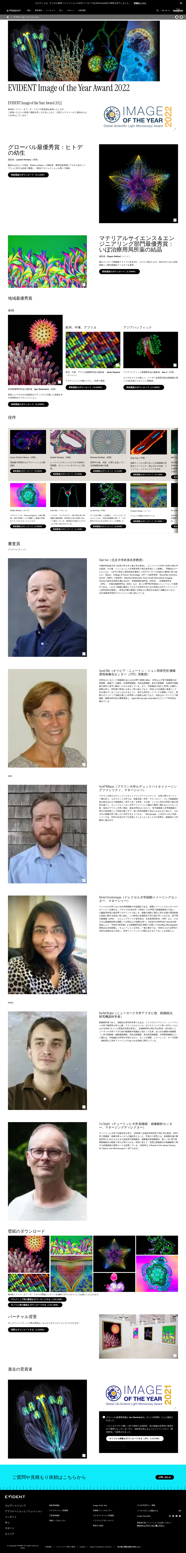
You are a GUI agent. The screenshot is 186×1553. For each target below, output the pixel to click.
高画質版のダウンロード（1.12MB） (68, 529)
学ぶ (61, 10)
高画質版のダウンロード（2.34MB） (119, 271)
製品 (29, 10)
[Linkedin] (176, 1516)
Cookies (83, 1547)
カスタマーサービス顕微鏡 (103, 1515)
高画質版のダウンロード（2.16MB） (143, 387)
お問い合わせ (165, 1477)
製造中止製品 (98, 1525)
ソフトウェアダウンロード (103, 1520)
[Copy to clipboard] (176, 17)
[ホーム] (7, 17)
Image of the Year (100, 1505)
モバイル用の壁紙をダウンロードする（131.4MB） (35, 1305)
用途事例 (38, 10)
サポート (70, 10)
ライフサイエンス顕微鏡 (58, 1510)
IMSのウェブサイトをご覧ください (150, 1525)
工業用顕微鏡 (54, 1515)
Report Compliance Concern (101, 1547)
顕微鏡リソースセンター (102, 1510)
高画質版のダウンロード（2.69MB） (68, 474)
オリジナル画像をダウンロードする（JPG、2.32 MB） (135, 1438)
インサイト (50, 10)
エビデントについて (15, 1505)
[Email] (180, 1511)
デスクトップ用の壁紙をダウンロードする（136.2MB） (37, 1299)
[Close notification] (181, 3)
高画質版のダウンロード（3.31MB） (108, 471)
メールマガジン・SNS (146, 1505)
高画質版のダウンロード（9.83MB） (86, 387)
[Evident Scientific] (14, 10)
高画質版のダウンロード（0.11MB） (148, 474)
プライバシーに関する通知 (65, 1547)
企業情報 (82, 10)
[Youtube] (180, 1516)
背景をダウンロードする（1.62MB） (28, 1329)
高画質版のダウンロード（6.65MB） (28, 471)
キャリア (9, 1533)
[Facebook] (173, 1516)
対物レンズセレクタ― (58, 1520)
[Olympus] (178, 11)
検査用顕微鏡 (54, 1505)
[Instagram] (170, 1516)
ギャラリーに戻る (117, 1446)
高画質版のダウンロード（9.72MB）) (148, 521)
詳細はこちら (140, 3)
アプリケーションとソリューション (23, 1511)
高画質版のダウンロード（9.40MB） (28, 404)
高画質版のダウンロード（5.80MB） (108, 526)
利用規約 (49, 1547)
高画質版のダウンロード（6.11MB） (28, 174)
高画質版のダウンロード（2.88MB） (28, 526)
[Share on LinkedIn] (181, 17)
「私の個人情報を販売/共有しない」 (129, 1547)
